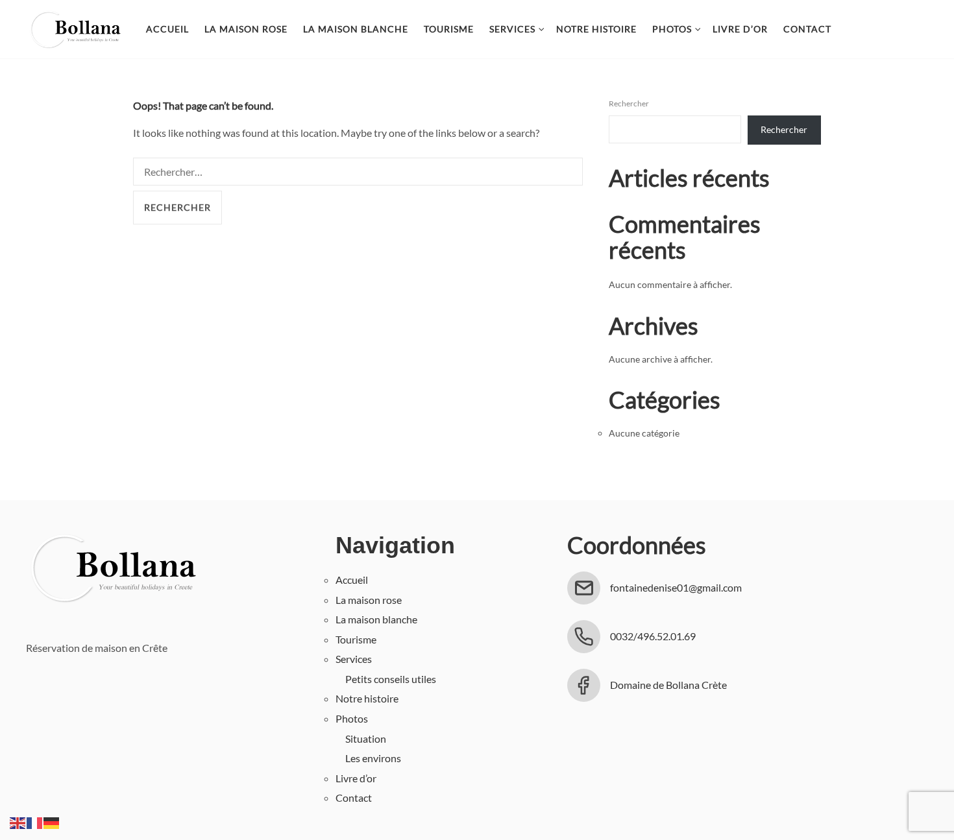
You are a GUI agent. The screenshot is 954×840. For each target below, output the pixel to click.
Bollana (74, 29)
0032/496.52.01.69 (653, 636)
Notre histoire (596, 28)
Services (512, 28)
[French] (35, 821)
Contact (807, 28)
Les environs (373, 758)
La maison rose (245, 28)
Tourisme (449, 28)
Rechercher (629, 103)
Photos (672, 28)
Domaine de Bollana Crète (668, 684)
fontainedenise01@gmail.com (676, 587)
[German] (51, 821)
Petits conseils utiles (390, 679)
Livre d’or (740, 28)
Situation (365, 738)
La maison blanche (355, 28)
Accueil (167, 28)
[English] (18, 821)
